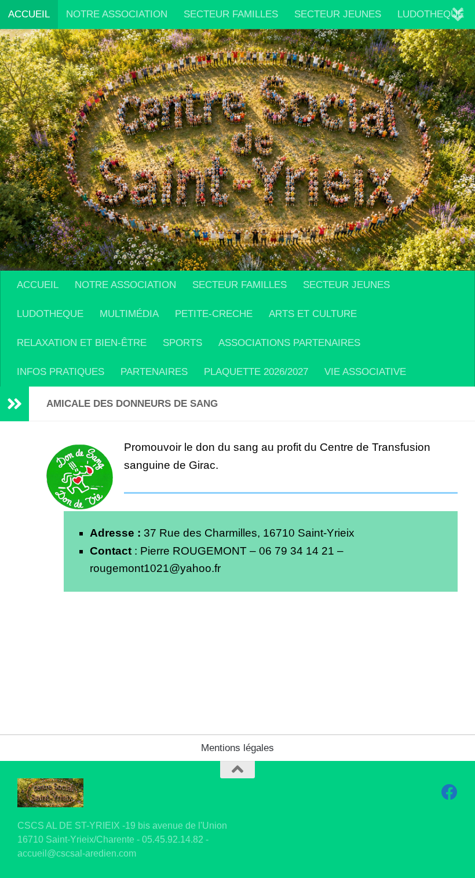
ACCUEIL (29, 14)
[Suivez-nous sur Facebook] (449, 792)
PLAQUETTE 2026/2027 (256, 371)
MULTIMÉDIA (129, 313)
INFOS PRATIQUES (60, 371)
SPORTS (182, 342)
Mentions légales (237, 747)
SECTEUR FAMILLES (231, 14)
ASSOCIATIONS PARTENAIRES (289, 342)
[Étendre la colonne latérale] (14, 404)
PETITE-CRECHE (214, 313)
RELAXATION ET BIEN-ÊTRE (82, 342)
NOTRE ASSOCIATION (116, 14)
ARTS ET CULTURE (313, 313)
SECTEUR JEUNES (337, 14)
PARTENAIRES (154, 371)
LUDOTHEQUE (430, 14)
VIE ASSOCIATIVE (365, 371)
